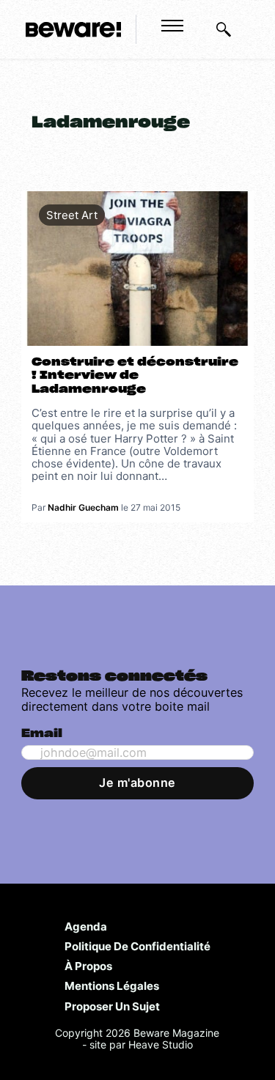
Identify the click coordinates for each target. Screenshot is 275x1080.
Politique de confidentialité (137, 946)
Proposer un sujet (112, 1006)
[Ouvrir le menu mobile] (172, 26)
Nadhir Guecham (83, 507)
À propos (88, 965)
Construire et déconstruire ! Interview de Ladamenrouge (135, 376)
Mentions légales (112, 985)
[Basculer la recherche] (223, 29)
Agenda (86, 926)
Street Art (72, 215)
